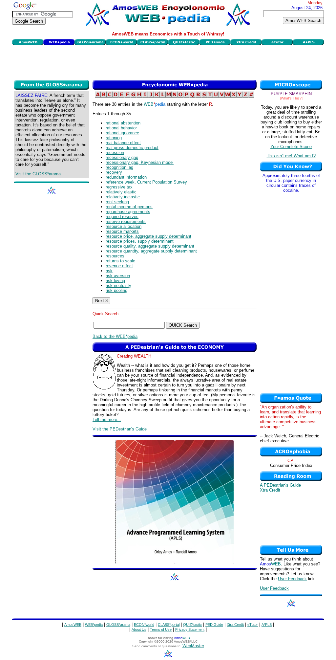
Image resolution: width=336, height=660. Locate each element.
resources (115, 255)
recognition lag (119, 167)
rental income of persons (129, 206)
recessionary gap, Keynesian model (140, 162)
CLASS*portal (168, 625)
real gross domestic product (132, 147)
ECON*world (144, 625)
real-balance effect (123, 142)
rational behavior (121, 127)
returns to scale (120, 260)
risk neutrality (118, 285)
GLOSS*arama (118, 625)
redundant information (126, 177)
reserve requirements (126, 221)
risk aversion (118, 275)
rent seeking (117, 201)
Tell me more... (107, 419)
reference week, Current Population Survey (146, 182)
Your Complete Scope (291, 146)
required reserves (122, 216)
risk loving (115, 280)
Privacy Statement (189, 629)
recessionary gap (122, 157)
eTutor (252, 625)
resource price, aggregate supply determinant (148, 236)
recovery (114, 172)
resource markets (122, 231)
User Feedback (292, 578)
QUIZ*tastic (192, 625)
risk (109, 270)
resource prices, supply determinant (140, 241)
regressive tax (119, 187)
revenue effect (119, 265)
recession (115, 152)
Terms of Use (161, 629)
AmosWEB (72, 625)
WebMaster (193, 645)
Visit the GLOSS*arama (38, 173)
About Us (139, 629)
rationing (114, 137)
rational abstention (123, 123)
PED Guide (214, 625)
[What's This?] (291, 98)
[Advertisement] (168, 62)
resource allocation (123, 226)
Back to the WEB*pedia (115, 336)
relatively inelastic (123, 196)
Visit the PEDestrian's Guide (120, 429)
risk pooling (116, 290)
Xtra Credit (270, 490)
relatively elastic (121, 191)
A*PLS (267, 625)
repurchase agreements (128, 211)
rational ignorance (122, 132)
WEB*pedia (94, 625)
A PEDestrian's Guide (280, 485)
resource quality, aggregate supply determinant (150, 246)
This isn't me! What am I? (291, 155)
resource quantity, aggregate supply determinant (151, 251)
